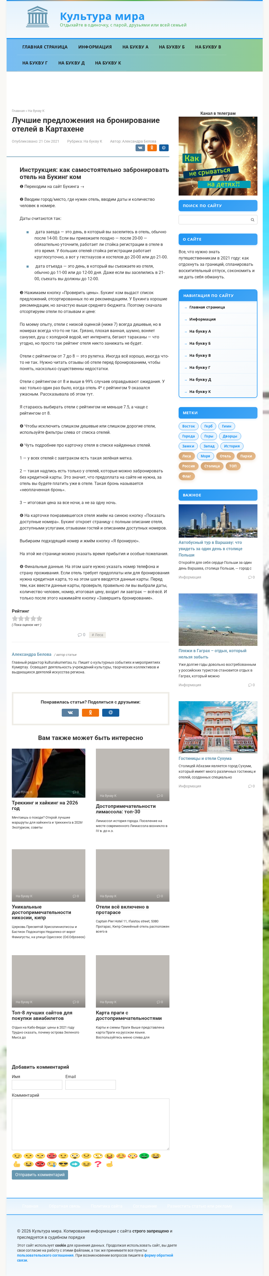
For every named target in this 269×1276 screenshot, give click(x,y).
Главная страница (45, 47)
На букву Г (35, 63)
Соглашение (145, 1206)
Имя (16, 1076)
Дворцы (230, 436)
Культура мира (102, 16)
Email (70, 1076)
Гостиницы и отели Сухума (205, 758)
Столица (212, 466)
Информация (95, 47)
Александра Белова (31, 654)
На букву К (108, 63)
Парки (246, 456)
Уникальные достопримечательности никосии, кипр (41, 912)
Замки (188, 446)
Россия (188, 466)
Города (188, 436)
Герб (208, 426)
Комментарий (25, 1095)
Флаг (186, 476)
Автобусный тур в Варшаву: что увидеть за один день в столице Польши (210, 549)
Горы (208, 436)
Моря (205, 456)
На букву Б (172, 47)
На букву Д (71, 63)
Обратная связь (64, 1206)
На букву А (135, 47)
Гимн (226, 426)
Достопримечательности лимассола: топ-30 (126, 809)
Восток (188, 426)
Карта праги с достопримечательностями (129, 1015)
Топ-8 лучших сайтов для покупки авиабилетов (42, 1015)
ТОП (233, 466)
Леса (99, 635)
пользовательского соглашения (45, 1255)
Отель (225, 456)
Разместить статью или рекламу (199, 1206)
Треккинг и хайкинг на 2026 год (45, 805)
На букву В (208, 47)
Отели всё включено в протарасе (122, 909)
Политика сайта (106, 1206)
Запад (209, 446)
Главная (30, 1206)
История (232, 446)
